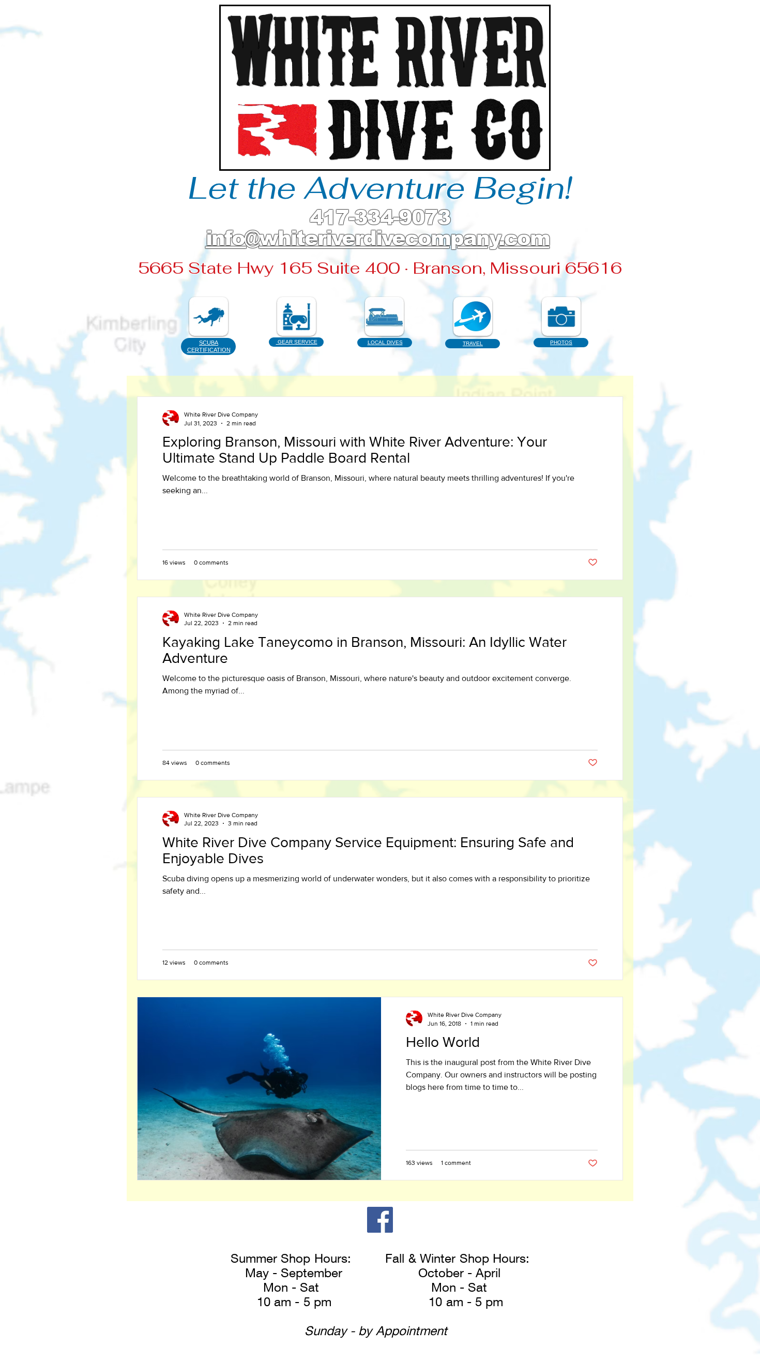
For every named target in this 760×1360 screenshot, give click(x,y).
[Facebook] (380, 1220)
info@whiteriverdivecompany (352, 238)
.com (524, 238)
